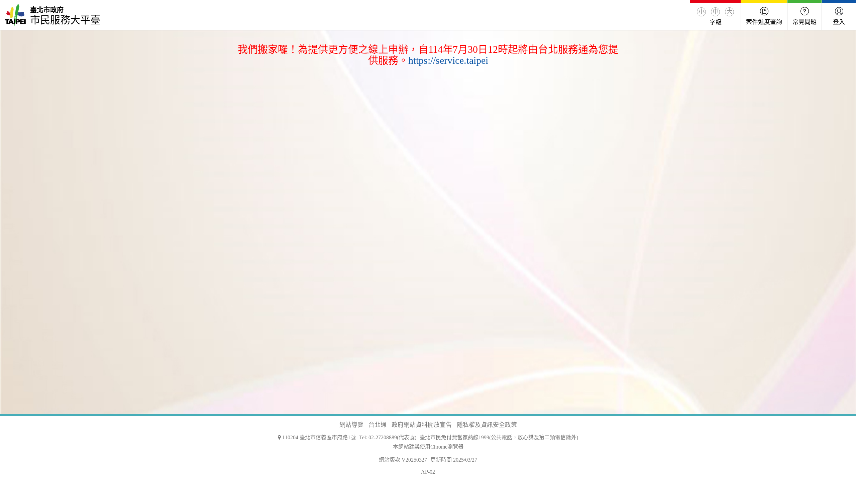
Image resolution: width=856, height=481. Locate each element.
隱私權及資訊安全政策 (487, 425)
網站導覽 (351, 425)
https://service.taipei (448, 60)
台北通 (377, 425)
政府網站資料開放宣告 (422, 425)
